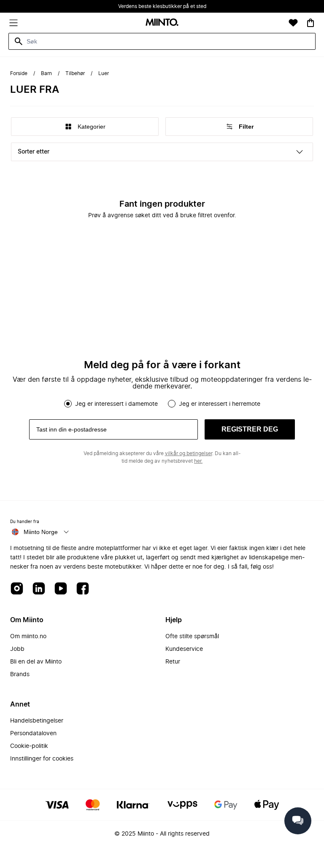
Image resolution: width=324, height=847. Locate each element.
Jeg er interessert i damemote (116, 404)
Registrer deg (249, 429)
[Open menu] (13, 23)
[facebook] (82, 589)
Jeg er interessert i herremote (219, 404)
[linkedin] (39, 589)
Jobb (17, 649)
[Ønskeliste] (293, 23)
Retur (172, 662)
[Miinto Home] (162, 23)
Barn (46, 73)
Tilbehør (75, 73)
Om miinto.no (28, 636)
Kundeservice (184, 649)
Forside (18, 73)
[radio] (68, 403)
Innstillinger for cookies (41, 759)
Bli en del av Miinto (36, 662)
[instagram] (17, 589)
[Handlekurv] (310, 23)
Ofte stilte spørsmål (192, 636)
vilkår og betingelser (188, 453)
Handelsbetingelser (36, 721)
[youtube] (61, 589)
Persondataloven (33, 733)
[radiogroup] (162, 403)
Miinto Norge (41, 532)
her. (198, 461)
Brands (20, 674)
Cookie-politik (29, 746)
